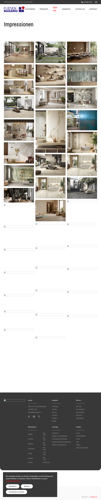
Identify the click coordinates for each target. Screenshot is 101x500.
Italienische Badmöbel (82, 448)
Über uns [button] (55, 9)
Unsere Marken (80, 412)
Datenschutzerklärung (13, 481)
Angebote (54, 415)
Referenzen (79, 415)
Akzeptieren (12, 486)
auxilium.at (94, 497)
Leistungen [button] (30, 9)
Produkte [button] (44, 9)
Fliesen (78, 433)
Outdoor (78, 445)
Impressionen (80, 418)
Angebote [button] (66, 9)
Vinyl (77, 442)
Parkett (78, 439)
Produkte (54, 409)
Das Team (78, 406)
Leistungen (55, 406)
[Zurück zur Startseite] (14, 9)
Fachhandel (55, 433)
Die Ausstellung (80, 409)
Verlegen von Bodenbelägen (59, 436)
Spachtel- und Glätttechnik (59, 445)
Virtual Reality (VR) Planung (59, 439)
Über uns (54, 412)
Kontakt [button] (93, 9)
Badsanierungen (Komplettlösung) (61, 442)
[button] (19, 52)
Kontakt (54, 421)
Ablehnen (27, 486)
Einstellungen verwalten (16, 492)
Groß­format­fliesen (81, 436)
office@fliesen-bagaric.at (35, 412)
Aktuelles (80, 9)
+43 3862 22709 (32, 409)
